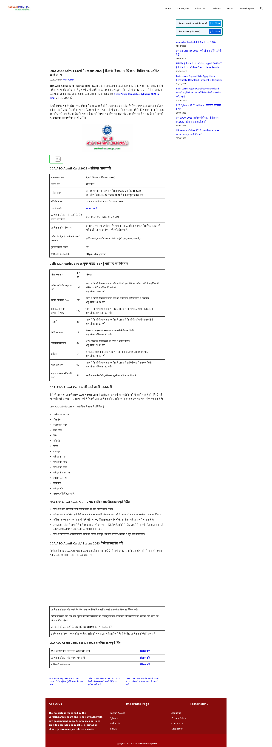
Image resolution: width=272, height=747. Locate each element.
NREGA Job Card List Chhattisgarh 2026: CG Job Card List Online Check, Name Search (199, 65)
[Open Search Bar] (261, 8)
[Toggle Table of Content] (56, 159)
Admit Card (200, 8)
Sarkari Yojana (247, 8)
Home (168, 8)
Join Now (215, 23)
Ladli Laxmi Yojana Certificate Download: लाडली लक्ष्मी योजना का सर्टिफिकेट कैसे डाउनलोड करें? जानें (198, 93)
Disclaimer (177, 729)
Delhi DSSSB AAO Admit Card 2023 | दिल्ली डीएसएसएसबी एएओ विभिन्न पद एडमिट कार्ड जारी (104, 682)
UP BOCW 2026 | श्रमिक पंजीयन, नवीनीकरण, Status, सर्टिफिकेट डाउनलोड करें (197, 120)
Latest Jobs (183, 8)
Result (230, 8)
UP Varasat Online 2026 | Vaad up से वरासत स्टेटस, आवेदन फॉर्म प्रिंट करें (198, 132)
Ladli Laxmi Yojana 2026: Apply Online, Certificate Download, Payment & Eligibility (199, 78)
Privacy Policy (178, 718)
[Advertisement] (71, 40)
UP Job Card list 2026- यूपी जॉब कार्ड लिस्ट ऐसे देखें (198, 53)
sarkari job (115, 723)
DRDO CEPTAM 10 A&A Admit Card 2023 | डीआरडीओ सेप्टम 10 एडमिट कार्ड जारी (142, 682)
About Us (176, 713)
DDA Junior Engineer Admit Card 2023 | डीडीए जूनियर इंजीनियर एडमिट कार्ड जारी (66, 682)
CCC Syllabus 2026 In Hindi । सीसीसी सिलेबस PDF (198, 107)
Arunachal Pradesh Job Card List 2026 (196, 42)
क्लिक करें (145, 651)
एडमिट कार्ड (91, 208)
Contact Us (177, 723)
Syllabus (216, 8)
